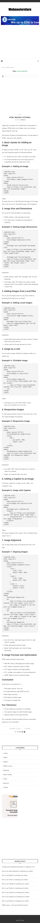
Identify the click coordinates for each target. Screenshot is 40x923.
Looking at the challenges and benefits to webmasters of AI (18, 867)
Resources (6, 783)
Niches (5, 779)
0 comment (27, 728)
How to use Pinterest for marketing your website (15, 901)
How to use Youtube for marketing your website (15, 888)
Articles (5, 753)
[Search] (38, 61)
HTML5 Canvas (7, 766)
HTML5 (5, 762)
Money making (7, 774)
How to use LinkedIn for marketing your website (15, 884)
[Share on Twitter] (20, 732)
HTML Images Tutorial (20, 117)
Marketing (6, 770)
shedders (23, 120)
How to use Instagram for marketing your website (15, 896)
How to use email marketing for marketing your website (17, 871)
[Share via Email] (24, 732)
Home (3, 67)
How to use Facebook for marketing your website (15, 892)
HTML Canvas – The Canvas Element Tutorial (15, 905)
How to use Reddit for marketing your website (14, 875)
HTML (5, 757)
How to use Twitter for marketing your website (15, 879)
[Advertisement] (20, 43)
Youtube (5, 787)
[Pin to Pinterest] (22, 732)
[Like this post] (15, 732)
